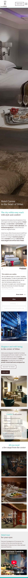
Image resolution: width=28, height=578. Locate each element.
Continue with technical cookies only (14, 308)
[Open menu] (26, 4)
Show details (19, 294)
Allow (14, 299)
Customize (13, 303)
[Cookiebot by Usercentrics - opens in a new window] (19, 269)
